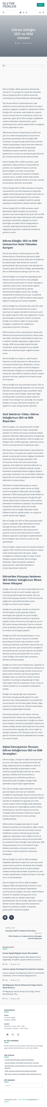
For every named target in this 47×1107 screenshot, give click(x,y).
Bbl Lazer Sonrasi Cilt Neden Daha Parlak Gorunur (23, 1074)
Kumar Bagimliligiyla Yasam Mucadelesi (20, 953)
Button (41, 5)
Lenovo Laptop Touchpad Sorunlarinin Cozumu (23, 969)
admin (18, 43)
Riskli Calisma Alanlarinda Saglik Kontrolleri (21, 1071)
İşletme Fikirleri (9, 4)
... (42, 959)
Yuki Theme (22, 1100)
